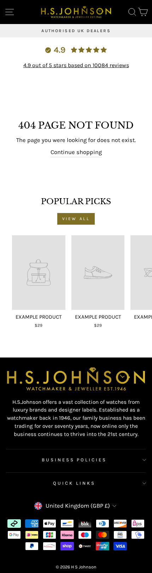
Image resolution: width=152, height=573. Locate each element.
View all (76, 218)
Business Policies (74, 459)
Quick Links (74, 483)
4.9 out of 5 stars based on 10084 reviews (76, 65)
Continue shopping (76, 152)
